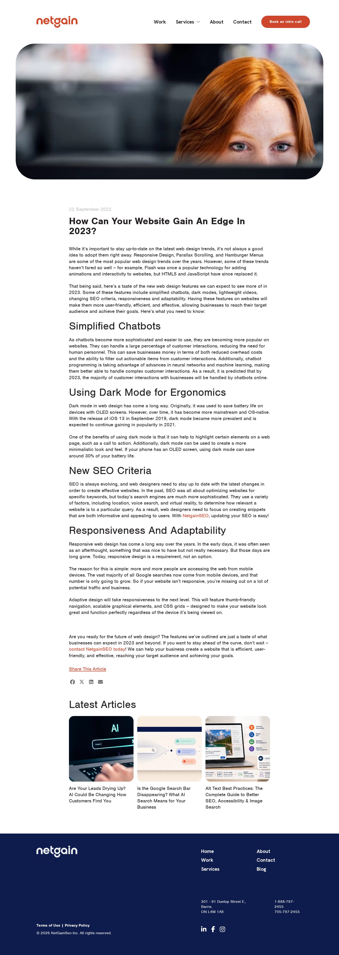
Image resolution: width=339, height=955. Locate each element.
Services (185, 22)
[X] (81, 681)
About (216, 22)
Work (160, 22)
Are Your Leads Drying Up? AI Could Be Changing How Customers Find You (97, 794)
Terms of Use (48, 925)
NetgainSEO (196, 516)
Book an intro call (285, 21)
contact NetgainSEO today (97, 649)
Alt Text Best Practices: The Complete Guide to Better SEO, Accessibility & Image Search (234, 797)
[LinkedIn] (91, 681)
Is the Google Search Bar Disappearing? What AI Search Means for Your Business (163, 797)
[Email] (100, 681)
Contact (242, 22)
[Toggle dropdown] (198, 22)
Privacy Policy (77, 925)
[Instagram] (222, 929)
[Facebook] (72, 681)
